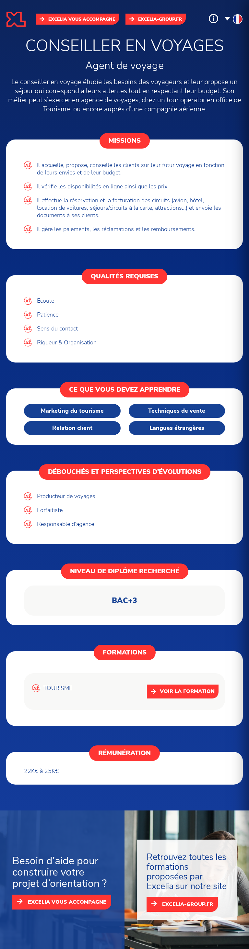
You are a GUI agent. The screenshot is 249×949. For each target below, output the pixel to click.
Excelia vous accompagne (81, 19)
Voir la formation (187, 691)
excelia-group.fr (160, 19)
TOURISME (57, 688)
